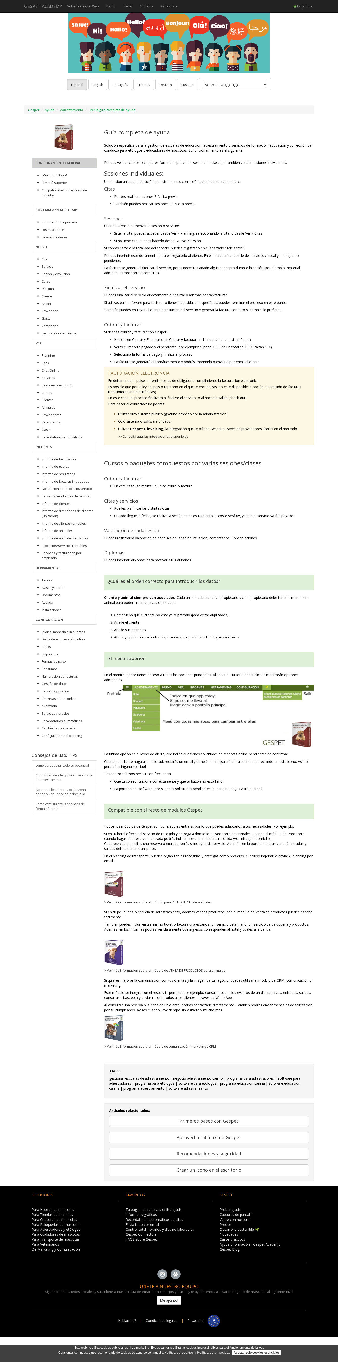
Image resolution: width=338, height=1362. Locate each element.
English (98, 84)
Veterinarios (51, 422)
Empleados (50, 654)
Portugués (120, 84)
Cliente (47, 296)
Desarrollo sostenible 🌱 (239, 1229)
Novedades (229, 1234)
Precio (127, 6)
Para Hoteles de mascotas (53, 1209)
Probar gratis (230, 1209)
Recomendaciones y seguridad (209, 1154)
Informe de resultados (58, 474)
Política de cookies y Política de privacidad (197, 1352)
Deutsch (166, 84)
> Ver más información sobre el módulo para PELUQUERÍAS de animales (158, 902)
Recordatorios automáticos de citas (154, 1219)
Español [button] (303, 6)
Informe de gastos (55, 466)
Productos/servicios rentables (64, 545)
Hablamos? (127, 1320)
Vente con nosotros (235, 1219)
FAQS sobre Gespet (141, 1239)
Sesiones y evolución (57, 385)
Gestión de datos (55, 683)
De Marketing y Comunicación (56, 1249)
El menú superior (54, 182)
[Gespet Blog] (176, 1274)
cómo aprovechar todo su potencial (62, 765)
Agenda (47, 602)
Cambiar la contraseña (59, 728)
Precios (226, 1224)
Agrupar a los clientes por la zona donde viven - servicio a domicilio (61, 791)
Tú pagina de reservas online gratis (154, 1209)
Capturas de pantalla (236, 1214)
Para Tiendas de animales (52, 1214)
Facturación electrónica (59, 333)
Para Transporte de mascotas (56, 1239)
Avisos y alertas (53, 587)
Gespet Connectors (141, 1234)
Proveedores (51, 415)
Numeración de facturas (60, 676)
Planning (48, 355)
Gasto (46, 318)
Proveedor (50, 311)
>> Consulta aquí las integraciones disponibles (153, 436)
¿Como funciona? (54, 175)
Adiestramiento (71, 110)
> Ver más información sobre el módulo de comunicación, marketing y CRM (160, 1046)
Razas (46, 646)
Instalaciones (52, 610)
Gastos (47, 429)
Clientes (48, 400)
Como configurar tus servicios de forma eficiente (60, 806)
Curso (46, 281)
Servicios (48, 377)
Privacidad (197, 1320)
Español (77, 84)
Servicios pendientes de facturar (66, 496)
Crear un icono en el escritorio (209, 1170)
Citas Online (51, 370)
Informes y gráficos (141, 1214)
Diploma (48, 288)
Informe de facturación (59, 459)
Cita (44, 259)
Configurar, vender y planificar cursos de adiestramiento (64, 777)
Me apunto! (169, 1300)
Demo (110, 6)
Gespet (33, 110)
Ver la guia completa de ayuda (112, 110)
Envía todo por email (142, 1224)
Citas (45, 363)
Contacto (146, 6)
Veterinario (50, 326)
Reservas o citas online (59, 698)
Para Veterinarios (45, 1244)
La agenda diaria (54, 237)
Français (144, 84)
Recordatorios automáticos (62, 437)
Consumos (50, 669)
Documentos (51, 595)
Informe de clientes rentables (64, 523)
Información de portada (59, 222)
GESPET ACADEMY (43, 6)
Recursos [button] (167, 6)
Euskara (187, 84)
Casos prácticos (232, 1239)
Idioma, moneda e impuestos (63, 632)
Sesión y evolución (56, 274)
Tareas (47, 580)
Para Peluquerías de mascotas (56, 1224)
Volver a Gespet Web (83, 6)
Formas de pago (54, 661)
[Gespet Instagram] (162, 1274)
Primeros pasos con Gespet (208, 1121)
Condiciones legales (161, 1320)
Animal (47, 303)
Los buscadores (54, 229)
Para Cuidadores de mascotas (56, 1234)
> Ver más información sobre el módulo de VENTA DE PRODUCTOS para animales (164, 970)
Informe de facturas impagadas (65, 481)
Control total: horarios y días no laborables (160, 1229)
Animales (48, 407)
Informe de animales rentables (65, 538)
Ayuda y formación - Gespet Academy (250, 1244)
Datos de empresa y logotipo (63, 639)
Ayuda (49, 110)
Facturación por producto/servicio (67, 488)
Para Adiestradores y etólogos (56, 1229)
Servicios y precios (56, 691)
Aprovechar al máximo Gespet (209, 1137)
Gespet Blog (230, 1249)
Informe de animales (57, 530)
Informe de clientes (56, 503)
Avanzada (49, 706)
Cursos (47, 392)
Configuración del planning (62, 735)
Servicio (47, 266)
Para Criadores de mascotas (54, 1219)
